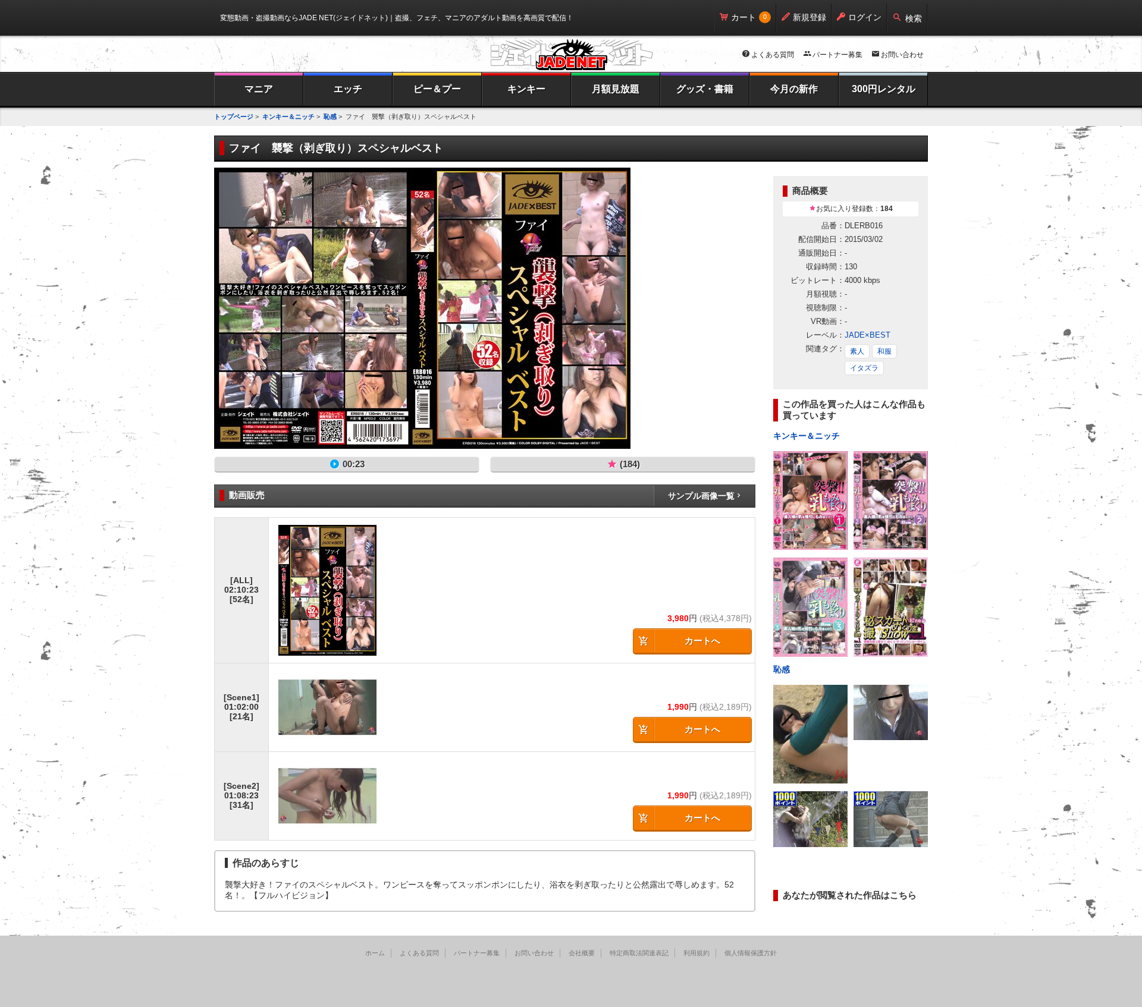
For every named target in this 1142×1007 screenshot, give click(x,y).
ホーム (375, 952)
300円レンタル (883, 89)
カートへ (702, 640)
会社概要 (582, 952)
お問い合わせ (902, 55)
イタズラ (864, 368)
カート (743, 17)
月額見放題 (615, 89)
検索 (913, 18)
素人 (857, 351)
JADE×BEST (867, 335)
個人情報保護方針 (750, 952)
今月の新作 (794, 89)
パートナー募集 (837, 55)
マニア (258, 89)
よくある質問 (772, 55)
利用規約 (696, 952)
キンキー (526, 89)
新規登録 (809, 17)
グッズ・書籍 (704, 89)
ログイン (864, 17)
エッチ (348, 89)
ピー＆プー (437, 89)
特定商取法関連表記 (639, 952)
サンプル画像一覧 (701, 496)
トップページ (233, 116)
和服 (884, 351)
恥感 (330, 116)
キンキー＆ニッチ (288, 116)
